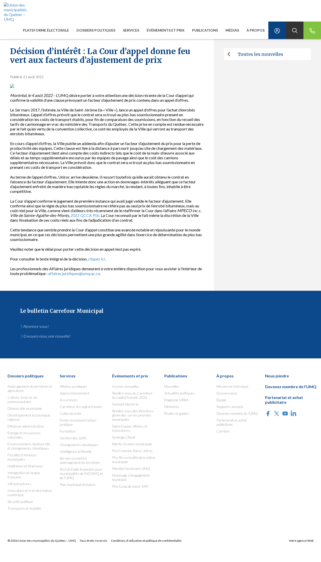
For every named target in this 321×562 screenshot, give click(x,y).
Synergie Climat (123, 437)
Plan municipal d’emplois (78, 484)
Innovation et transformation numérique (30, 492)
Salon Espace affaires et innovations (129, 428)
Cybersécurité (70, 413)
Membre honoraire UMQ (131, 468)
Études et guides (176, 413)
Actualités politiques (179, 393)
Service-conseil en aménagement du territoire (80, 460)
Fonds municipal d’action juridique (78, 422)
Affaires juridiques (73, 386)
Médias (232, 30)
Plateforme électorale (46, 30)
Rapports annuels (229, 406)
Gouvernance (226, 393)
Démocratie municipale (25, 408)
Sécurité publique (20, 501)
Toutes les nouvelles (260, 54)
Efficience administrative (26, 426)
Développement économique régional (29, 417)
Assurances (69, 400)
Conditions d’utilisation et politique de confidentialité (146, 540)
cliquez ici (96, 258)
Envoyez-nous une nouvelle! (47, 336)
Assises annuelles (125, 386)
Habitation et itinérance (25, 466)
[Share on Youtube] (285, 413)
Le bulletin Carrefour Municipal (62, 311)
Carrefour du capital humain (81, 406)
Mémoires (172, 406)
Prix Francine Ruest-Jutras (132, 451)
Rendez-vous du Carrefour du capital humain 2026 (132, 395)
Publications (205, 30)
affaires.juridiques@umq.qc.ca (74, 273)
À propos (256, 30)
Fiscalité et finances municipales (22, 457)
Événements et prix (166, 30)
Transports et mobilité (24, 508)
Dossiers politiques (95, 30)
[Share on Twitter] (277, 413)
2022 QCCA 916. (85, 215)
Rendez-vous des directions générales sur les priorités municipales (133, 415)
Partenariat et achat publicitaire (231, 422)
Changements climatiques (79, 445)
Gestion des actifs (73, 438)
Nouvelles (171, 386)
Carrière (222, 431)
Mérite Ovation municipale (132, 444)
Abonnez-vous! (36, 326)
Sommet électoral (125, 404)
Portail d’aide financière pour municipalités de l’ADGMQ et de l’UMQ (81, 473)
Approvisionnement (75, 393)
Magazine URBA (176, 400)
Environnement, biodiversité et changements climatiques (29, 446)
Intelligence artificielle (76, 451)
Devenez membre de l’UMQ (237, 413)
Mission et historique (232, 386)
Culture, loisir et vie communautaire (22, 399)
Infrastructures (19, 484)
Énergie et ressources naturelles (24, 435)
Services (131, 30)
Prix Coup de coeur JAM (130, 486)
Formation (67, 431)
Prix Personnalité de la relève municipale (133, 459)
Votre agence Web (301, 540)
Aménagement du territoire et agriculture (30, 388)
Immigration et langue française (24, 475)
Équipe (221, 400)
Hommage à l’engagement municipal (131, 477)
